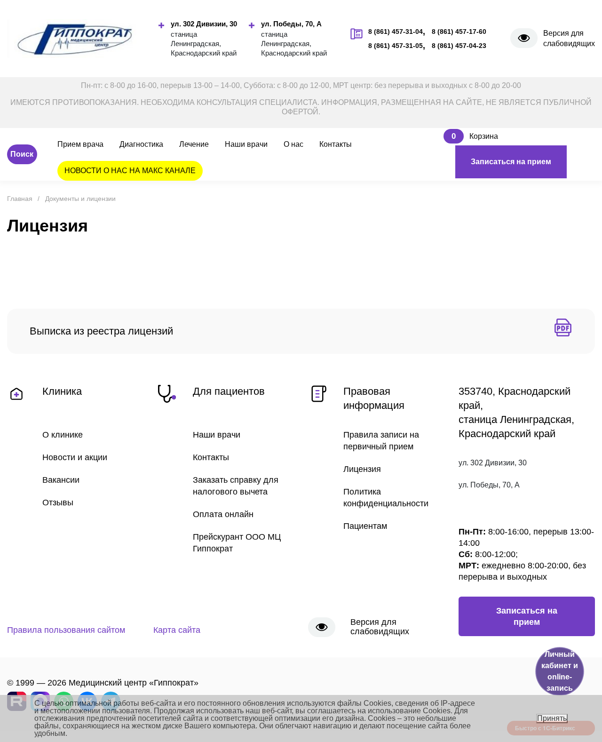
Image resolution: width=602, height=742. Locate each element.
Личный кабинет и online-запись (559, 671)
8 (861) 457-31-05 (395, 45)
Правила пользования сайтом (66, 630)
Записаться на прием (511, 162)
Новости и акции (74, 457)
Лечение (194, 144)
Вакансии (60, 480)
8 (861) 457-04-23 (459, 45)
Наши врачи (246, 144)
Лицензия (362, 469)
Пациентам (365, 526)
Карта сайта (176, 630)
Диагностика (141, 144)
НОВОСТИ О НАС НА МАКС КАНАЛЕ (130, 171)
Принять (552, 718)
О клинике (62, 434)
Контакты (335, 144)
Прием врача (80, 144)
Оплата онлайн (223, 514)
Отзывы (57, 502)
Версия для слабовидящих (569, 38)
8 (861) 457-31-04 (395, 31)
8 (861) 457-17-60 (459, 31)
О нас (293, 144)
